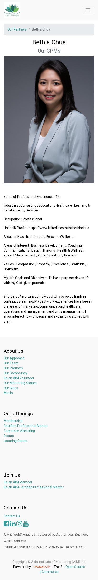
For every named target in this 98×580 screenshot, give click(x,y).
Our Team (11, 363)
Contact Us (12, 516)
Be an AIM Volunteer (19, 378)
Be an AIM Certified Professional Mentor (34, 487)
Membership (13, 421)
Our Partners (17, 29)
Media (8, 393)
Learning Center (16, 441)
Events (9, 436)
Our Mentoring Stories (20, 383)
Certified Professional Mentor (26, 426)
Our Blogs (11, 388)
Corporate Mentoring (20, 431)
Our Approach (14, 358)
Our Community (15, 373)
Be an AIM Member (18, 482)
